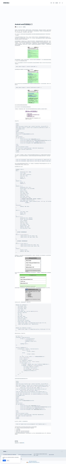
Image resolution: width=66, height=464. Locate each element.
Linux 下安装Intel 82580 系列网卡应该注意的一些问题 (40, 455)
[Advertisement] (33, 16)
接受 (4, 460)
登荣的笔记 (6, 3)
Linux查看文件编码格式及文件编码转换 (9, 454)
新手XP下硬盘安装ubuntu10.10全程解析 (25, 454)
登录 (23, 442)
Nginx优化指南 (51, 454)
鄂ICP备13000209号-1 (33, 461)
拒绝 (8, 460)
